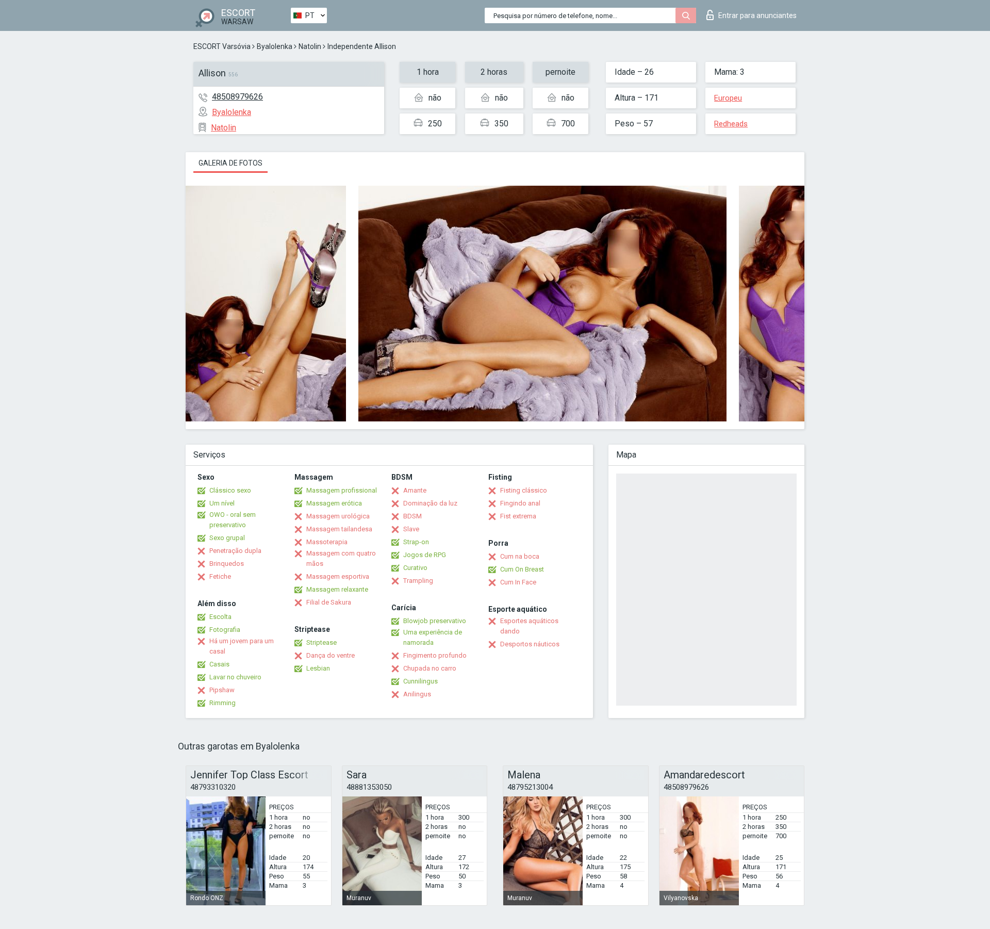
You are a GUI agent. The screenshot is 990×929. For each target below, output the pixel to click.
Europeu (728, 98)
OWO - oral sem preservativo (232, 520)
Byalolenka (274, 46)
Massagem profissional (341, 490)
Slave (411, 529)
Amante (414, 490)
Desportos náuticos (529, 644)
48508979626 (237, 97)
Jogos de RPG (424, 555)
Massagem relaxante (337, 589)
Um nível (222, 503)
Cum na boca (519, 556)
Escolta (220, 617)
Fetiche (220, 576)
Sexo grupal (227, 538)
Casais (219, 664)
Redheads (731, 123)
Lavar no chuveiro (235, 677)
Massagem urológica (338, 516)
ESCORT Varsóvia (222, 46)
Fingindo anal (520, 503)
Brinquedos (226, 563)
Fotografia (224, 629)
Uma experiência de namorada (432, 637)
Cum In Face (518, 582)
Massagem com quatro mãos (341, 558)
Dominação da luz (430, 503)
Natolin (310, 46)
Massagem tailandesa (339, 529)
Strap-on (416, 542)
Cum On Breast (522, 569)
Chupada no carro (429, 668)
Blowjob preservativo (434, 621)
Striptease (321, 642)
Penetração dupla (235, 551)
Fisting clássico (523, 490)
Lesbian (318, 668)
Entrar (757, 15)
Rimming (222, 703)
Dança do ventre (330, 655)
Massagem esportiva (337, 576)
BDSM (412, 516)
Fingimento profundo (435, 655)
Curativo (415, 568)
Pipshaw (222, 690)
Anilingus (417, 694)
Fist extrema (518, 516)
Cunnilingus (420, 681)
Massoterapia (327, 542)
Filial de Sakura (328, 602)
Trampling (418, 580)
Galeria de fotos (230, 163)
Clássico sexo (230, 490)
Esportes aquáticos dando (529, 626)
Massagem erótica (334, 503)
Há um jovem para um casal (241, 646)
